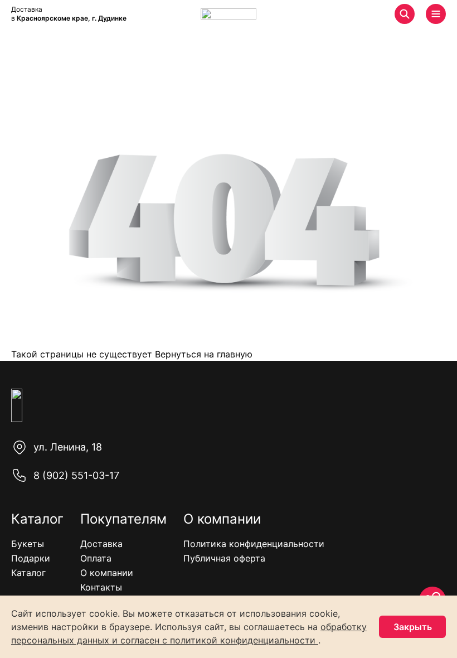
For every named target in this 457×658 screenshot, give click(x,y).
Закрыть (412, 626)
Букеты (27, 543)
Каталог (28, 572)
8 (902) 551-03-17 (76, 475)
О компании (106, 572)
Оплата (95, 558)
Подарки (30, 558)
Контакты (101, 587)
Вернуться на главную (202, 354)
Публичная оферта (224, 558)
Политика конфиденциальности (253, 543)
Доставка (101, 543)
